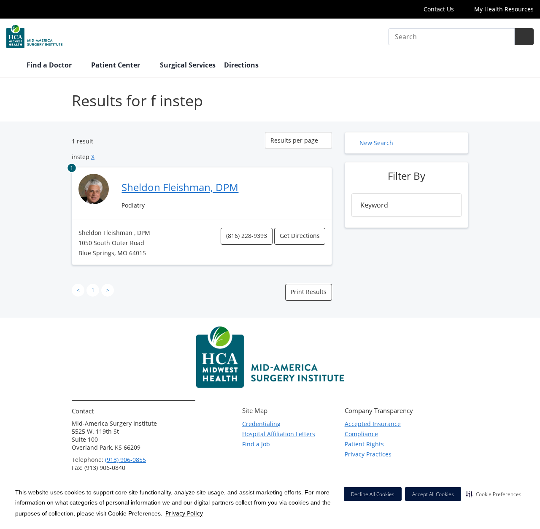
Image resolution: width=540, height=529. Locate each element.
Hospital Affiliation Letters (278, 434)
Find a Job (256, 444)
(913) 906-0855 (125, 460)
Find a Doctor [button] (50, 65)
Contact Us (439, 9)
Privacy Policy (184, 513)
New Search (376, 143)
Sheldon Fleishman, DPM (180, 187)
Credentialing (261, 424)
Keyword (374, 205)
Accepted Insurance (373, 424)
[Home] (12, 65)
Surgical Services (188, 65)
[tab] (406, 205)
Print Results (309, 292)
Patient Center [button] (116, 65)
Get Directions (300, 236)
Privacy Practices (368, 454)
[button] (493, 494)
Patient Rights (364, 444)
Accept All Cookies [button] (433, 494)
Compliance (361, 434)
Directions (241, 65)
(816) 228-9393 (246, 236)
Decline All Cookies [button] (372, 494)
